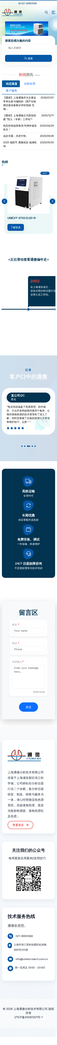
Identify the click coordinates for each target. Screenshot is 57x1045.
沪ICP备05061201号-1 (28, 1017)
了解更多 (16, 227)
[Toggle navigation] (53, 12)
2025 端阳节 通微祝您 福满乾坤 (20, 144)
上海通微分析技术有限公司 (30, 1008)
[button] (21, 447)
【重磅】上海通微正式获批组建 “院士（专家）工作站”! (19, 117)
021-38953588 (24, 936)
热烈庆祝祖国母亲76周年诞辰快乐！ (20, 127)
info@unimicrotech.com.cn (31, 959)
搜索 (30, 58)
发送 (28, 707)
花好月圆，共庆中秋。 (15, 135)
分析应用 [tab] (29, 83)
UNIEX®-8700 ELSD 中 (21, 218)
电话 (14, 643)
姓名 (14, 624)
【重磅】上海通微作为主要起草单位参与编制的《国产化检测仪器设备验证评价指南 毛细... (19, 103)
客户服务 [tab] (11, 90)
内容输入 (17, 661)
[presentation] (4, 201)
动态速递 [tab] (11, 83)
